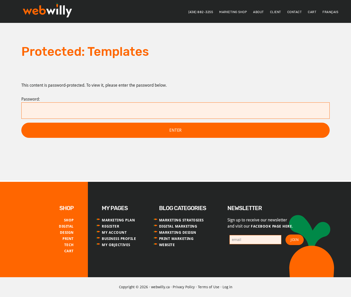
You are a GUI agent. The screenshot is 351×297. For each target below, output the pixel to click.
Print (68, 239)
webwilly (48, 11)
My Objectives (116, 245)
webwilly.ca (160, 287)
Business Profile (119, 239)
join (295, 240)
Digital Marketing (178, 226)
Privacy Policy (184, 287)
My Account (114, 232)
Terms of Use (208, 287)
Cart (69, 251)
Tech (69, 245)
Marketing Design (177, 232)
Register (110, 226)
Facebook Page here (271, 226)
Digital (66, 226)
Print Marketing (176, 239)
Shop (69, 220)
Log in (227, 287)
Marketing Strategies (181, 220)
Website (167, 245)
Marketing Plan (118, 220)
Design (67, 232)
